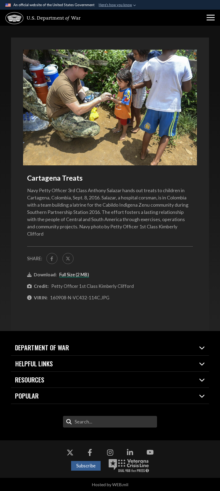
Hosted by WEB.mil (110, 484)
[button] (211, 18)
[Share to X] (68, 258)
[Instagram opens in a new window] (110, 452)
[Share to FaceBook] (51, 258)
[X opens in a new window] (70, 452)
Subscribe (86, 465)
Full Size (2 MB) (74, 274)
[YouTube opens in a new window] (150, 452)
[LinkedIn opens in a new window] (130, 452)
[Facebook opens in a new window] (90, 452)
